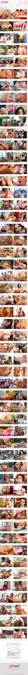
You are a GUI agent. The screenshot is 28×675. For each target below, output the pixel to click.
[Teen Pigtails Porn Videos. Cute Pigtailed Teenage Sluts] (6, 443)
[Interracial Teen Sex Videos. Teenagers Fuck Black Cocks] (20, 312)
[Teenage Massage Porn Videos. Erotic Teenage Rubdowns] (6, 360)
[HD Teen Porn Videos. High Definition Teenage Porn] (20, 300)
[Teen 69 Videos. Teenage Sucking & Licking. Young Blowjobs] (20, 14)
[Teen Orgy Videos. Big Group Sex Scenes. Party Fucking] (6, 419)
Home (5, 673)
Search (20, 2)
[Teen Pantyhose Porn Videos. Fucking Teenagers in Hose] (6, 431)
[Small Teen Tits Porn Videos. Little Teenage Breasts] (20, 538)
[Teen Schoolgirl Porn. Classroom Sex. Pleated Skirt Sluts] (20, 503)
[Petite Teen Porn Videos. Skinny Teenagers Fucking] (20, 431)
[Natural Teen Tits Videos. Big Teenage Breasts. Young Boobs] (20, 384)
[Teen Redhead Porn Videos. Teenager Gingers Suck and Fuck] (20, 479)
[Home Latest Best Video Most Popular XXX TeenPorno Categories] (25, 2)
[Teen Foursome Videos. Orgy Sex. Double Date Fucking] (6, 276)
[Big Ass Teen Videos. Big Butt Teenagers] (6, 74)
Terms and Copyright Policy (18, 673)
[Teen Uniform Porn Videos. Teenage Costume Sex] (6, 622)
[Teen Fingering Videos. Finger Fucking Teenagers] (20, 253)
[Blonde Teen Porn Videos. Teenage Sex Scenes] (6, 98)
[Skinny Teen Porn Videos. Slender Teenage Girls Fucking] (20, 526)
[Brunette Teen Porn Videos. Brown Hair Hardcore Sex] (20, 110)
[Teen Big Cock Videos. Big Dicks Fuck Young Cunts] (6, 86)
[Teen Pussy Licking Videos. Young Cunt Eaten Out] (20, 467)
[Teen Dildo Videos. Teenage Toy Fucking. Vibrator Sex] (20, 205)
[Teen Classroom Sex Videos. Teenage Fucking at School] (6, 145)
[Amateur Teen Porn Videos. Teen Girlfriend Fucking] (6, 26)
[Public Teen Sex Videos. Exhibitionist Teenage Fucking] (6, 467)
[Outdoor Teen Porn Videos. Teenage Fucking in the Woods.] (20, 419)
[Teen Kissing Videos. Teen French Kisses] (20, 324)
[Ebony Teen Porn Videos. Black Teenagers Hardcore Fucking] (20, 229)
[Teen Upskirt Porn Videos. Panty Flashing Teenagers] (20, 622)
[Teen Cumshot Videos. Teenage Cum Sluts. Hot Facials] (20, 193)
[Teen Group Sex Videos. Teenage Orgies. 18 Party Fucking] (20, 276)
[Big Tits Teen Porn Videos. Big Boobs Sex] (20, 86)
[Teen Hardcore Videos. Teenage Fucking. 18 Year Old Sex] (6, 300)
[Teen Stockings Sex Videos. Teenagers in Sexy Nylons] (6, 574)
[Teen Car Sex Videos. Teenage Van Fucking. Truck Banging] (20, 122)
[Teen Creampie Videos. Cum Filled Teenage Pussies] (6, 169)
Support (9, 673)
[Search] (21, 2)
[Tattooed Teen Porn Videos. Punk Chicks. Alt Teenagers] (6, 598)
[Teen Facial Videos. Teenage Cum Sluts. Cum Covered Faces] (20, 241)
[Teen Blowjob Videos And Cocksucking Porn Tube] (20, 98)
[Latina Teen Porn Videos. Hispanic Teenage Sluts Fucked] (6, 336)
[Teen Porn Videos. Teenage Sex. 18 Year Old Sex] (20, 598)
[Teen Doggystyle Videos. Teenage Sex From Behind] (6, 217)
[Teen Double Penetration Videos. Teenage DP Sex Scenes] (20, 217)
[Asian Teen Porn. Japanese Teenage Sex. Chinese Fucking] (6, 38)
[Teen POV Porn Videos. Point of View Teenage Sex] (20, 455)
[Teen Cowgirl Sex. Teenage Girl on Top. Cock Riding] (20, 157)
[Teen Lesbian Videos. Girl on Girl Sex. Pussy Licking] (20, 336)
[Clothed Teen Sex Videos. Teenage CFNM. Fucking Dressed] (20, 145)
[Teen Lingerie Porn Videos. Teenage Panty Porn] (6, 348)
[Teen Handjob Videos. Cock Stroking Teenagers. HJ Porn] (20, 288)
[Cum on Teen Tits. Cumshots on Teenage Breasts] (6, 193)
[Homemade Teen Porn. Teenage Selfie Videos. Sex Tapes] (6, 312)
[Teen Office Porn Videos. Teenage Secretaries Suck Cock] (20, 395)
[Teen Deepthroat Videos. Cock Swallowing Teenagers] (6, 205)
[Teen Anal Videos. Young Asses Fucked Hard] (20, 26)
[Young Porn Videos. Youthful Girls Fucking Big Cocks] (20, 634)
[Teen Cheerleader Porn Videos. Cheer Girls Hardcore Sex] (20, 133)
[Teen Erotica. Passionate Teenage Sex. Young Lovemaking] (6, 241)
